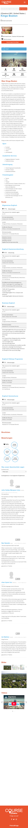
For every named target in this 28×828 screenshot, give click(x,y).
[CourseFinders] (6, 2)
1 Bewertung (11, 252)
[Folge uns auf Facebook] (11, 819)
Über (5, 70)
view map (21, 36)
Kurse (14, 70)
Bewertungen (5, 76)
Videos (22, 75)
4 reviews (8, 39)
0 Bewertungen (10, 306)
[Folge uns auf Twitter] (14, 819)
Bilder (14, 75)
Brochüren (22, 70)
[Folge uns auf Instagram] (16, 819)
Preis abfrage (14, 825)
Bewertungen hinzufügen (13, 42)
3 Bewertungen (11, 209)
